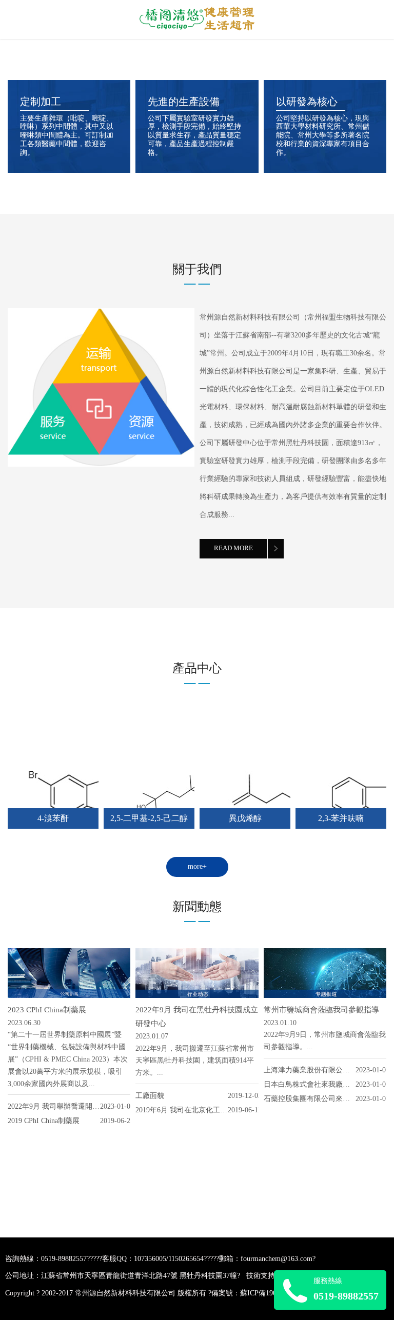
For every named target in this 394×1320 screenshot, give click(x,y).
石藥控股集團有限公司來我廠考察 (317, 1099)
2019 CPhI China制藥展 (44, 1121)
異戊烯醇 (245, 818)
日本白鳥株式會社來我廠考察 (310, 1084)
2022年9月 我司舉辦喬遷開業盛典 (61, 1106)
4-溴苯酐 (53, 818)
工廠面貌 (149, 1095)
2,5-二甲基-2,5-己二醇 (149, 818)
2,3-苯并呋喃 (341, 818)
